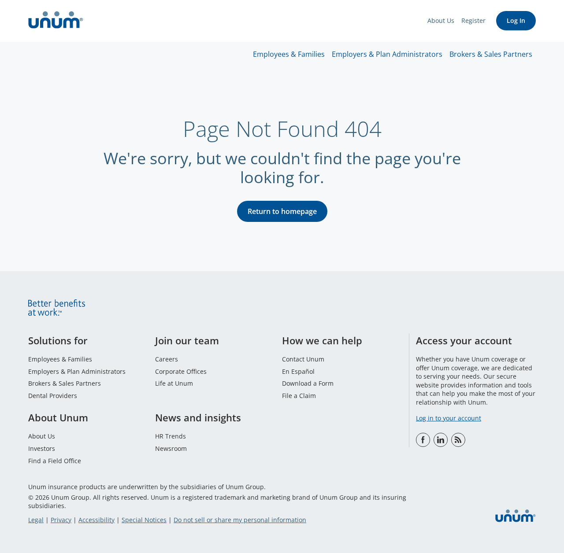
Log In (516, 20)
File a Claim (299, 395)
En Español (298, 371)
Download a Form (308, 383)
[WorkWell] (458, 440)
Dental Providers (52, 395)
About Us (440, 20)
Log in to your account (448, 418)
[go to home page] (55, 21)
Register (473, 20)
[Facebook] (423, 440)
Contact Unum (303, 359)
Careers (166, 359)
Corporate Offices (181, 371)
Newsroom (171, 448)
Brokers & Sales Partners (490, 54)
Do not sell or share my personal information (240, 520)
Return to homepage (282, 211)
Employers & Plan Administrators (387, 54)
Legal (36, 520)
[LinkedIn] (441, 440)
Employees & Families (289, 54)
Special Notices (144, 520)
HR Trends (170, 436)
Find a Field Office (54, 461)
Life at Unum (174, 383)
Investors (41, 448)
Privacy (61, 520)
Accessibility (96, 520)
